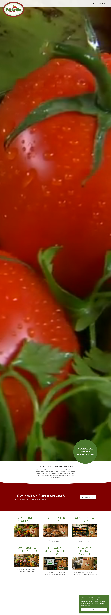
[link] (16, 2)
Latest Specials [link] (102, 3)
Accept (94, 609)
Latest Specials (87, 497)
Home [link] (93, 3)
